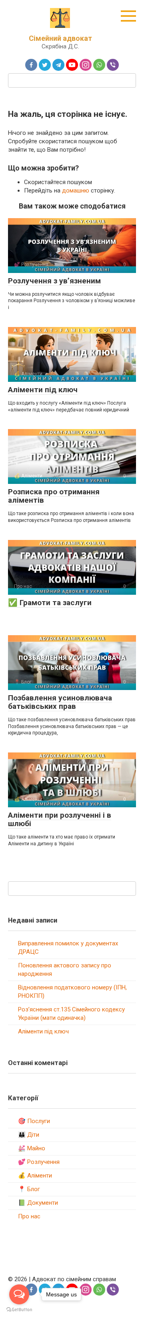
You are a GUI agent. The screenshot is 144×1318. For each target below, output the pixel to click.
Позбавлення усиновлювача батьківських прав (60, 702)
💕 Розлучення (39, 1162)
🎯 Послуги (34, 1121)
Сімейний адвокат (60, 38)
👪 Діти (28, 1134)
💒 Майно (31, 1148)
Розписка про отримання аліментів (54, 496)
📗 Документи (38, 1202)
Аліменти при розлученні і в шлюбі (59, 819)
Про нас (29, 1216)
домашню (75, 190)
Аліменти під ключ (43, 389)
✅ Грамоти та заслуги (50, 602)
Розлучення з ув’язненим (54, 280)
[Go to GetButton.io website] (19, 1309)
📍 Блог (29, 1189)
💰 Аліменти (35, 1175)
